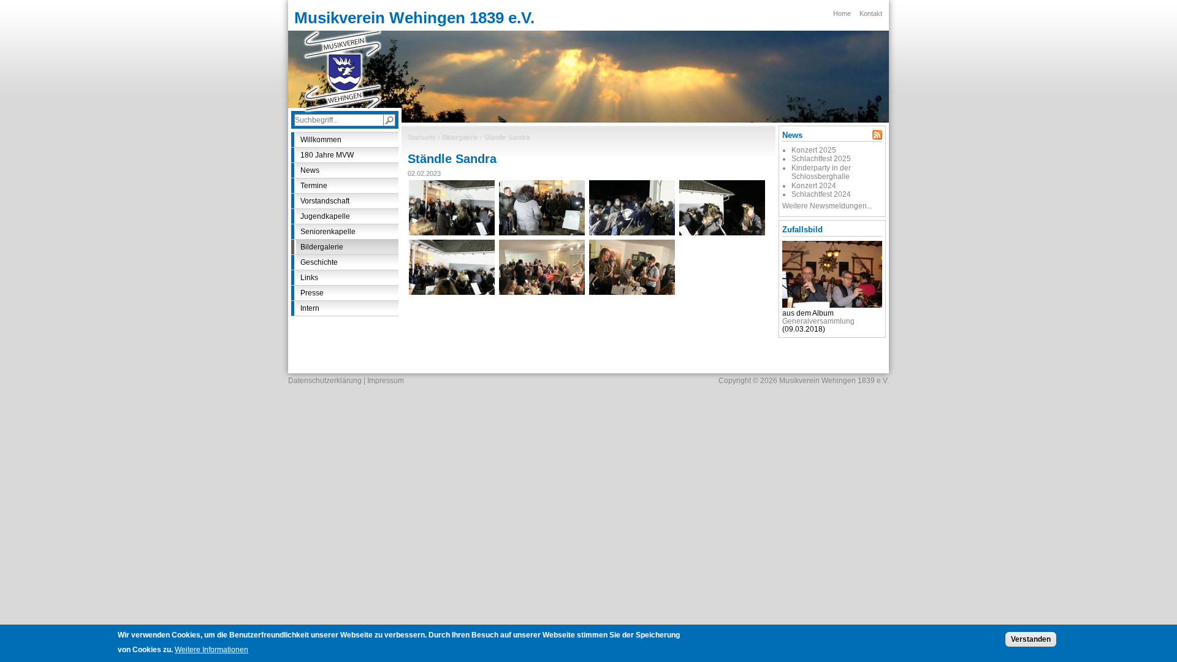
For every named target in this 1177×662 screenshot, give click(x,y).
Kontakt (870, 13)
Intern (309, 308)
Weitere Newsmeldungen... (827, 206)
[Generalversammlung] (832, 305)
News (309, 170)
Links (309, 277)
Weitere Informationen (211, 649)
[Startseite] (343, 70)
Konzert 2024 (813, 185)
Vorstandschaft (324, 201)
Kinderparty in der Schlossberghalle (821, 172)
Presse (312, 293)
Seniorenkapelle (328, 231)
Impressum (385, 380)
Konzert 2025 (813, 150)
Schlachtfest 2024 (821, 194)
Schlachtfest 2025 (821, 158)
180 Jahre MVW (327, 155)
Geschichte (319, 262)
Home (842, 13)
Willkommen (320, 139)
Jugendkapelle (325, 216)
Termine (313, 185)
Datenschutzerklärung (325, 380)
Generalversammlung (818, 321)
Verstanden (1031, 639)
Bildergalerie (460, 137)
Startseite (422, 137)
